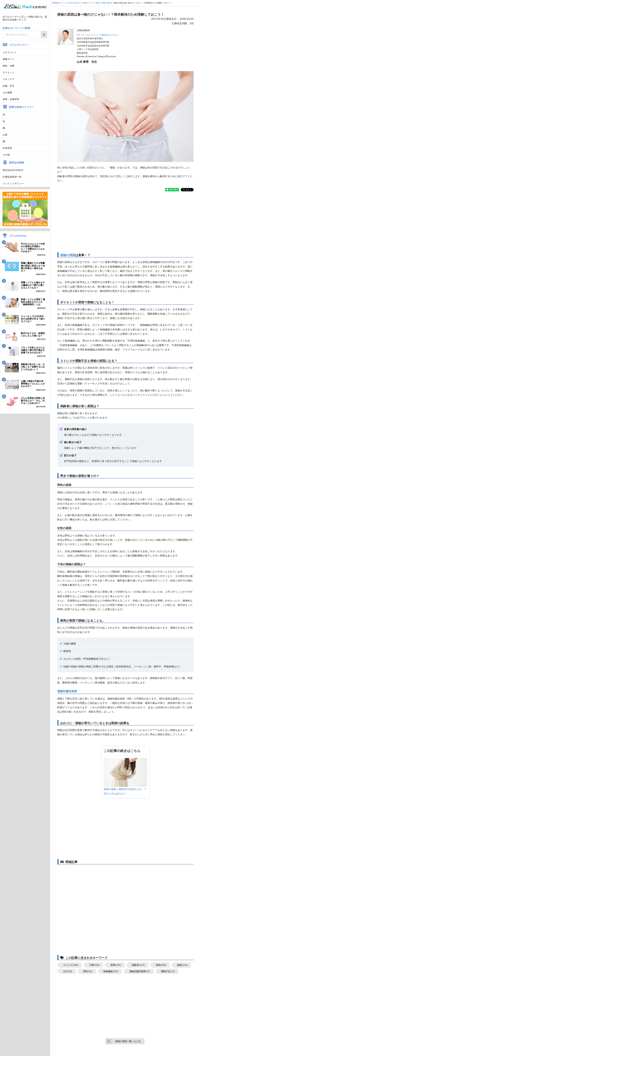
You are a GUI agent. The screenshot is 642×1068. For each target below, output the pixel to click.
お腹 (5, 134)
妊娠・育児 (8, 85)
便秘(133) (182, 964)
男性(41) (87, 971)
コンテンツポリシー (13, 183)
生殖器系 (7, 148)
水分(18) (67, 971)
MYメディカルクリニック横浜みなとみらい (98, 35)
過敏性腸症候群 (67, 691)
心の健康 (7, 92)
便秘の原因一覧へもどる (128, 1041)
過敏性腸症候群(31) (139, 971)
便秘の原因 (67, 255)
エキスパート (10, 52)
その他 (6, 154)
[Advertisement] (125, 221)
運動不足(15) (168, 971)
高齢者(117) (138, 964)
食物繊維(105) (110, 971)
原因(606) (161, 964)
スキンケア (8, 79)
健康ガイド (8, 59)
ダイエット (8, 72)
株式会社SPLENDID (13, 170)
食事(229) (116, 964)
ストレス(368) (70, 964)
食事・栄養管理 (11, 99)
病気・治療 (8, 65)
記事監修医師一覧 (12, 176)
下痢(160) (94, 964)
